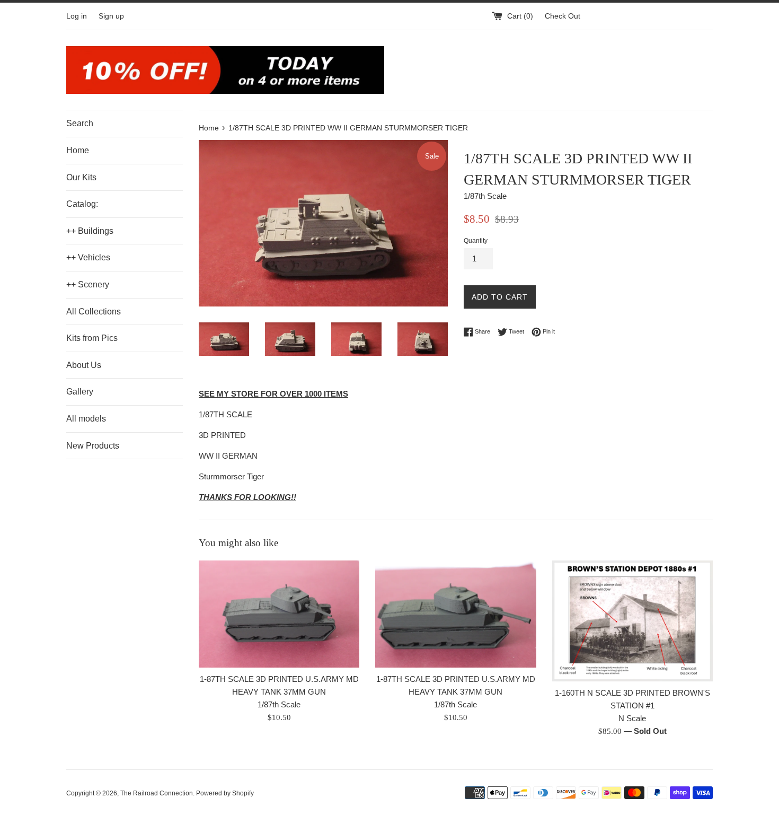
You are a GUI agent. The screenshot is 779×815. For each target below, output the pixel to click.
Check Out (562, 16)
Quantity (476, 240)
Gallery (79, 391)
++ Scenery (87, 284)
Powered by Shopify (225, 793)
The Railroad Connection (156, 793)
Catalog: (82, 203)
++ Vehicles (88, 257)
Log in (76, 16)
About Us (83, 365)
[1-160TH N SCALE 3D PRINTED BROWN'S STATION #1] (632, 620)
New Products (92, 445)
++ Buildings (89, 230)
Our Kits (81, 177)
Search (79, 123)
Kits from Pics (92, 338)
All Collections (93, 311)
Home (77, 150)
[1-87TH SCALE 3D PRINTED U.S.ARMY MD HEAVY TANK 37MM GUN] (279, 614)
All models (86, 418)
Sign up (111, 16)
